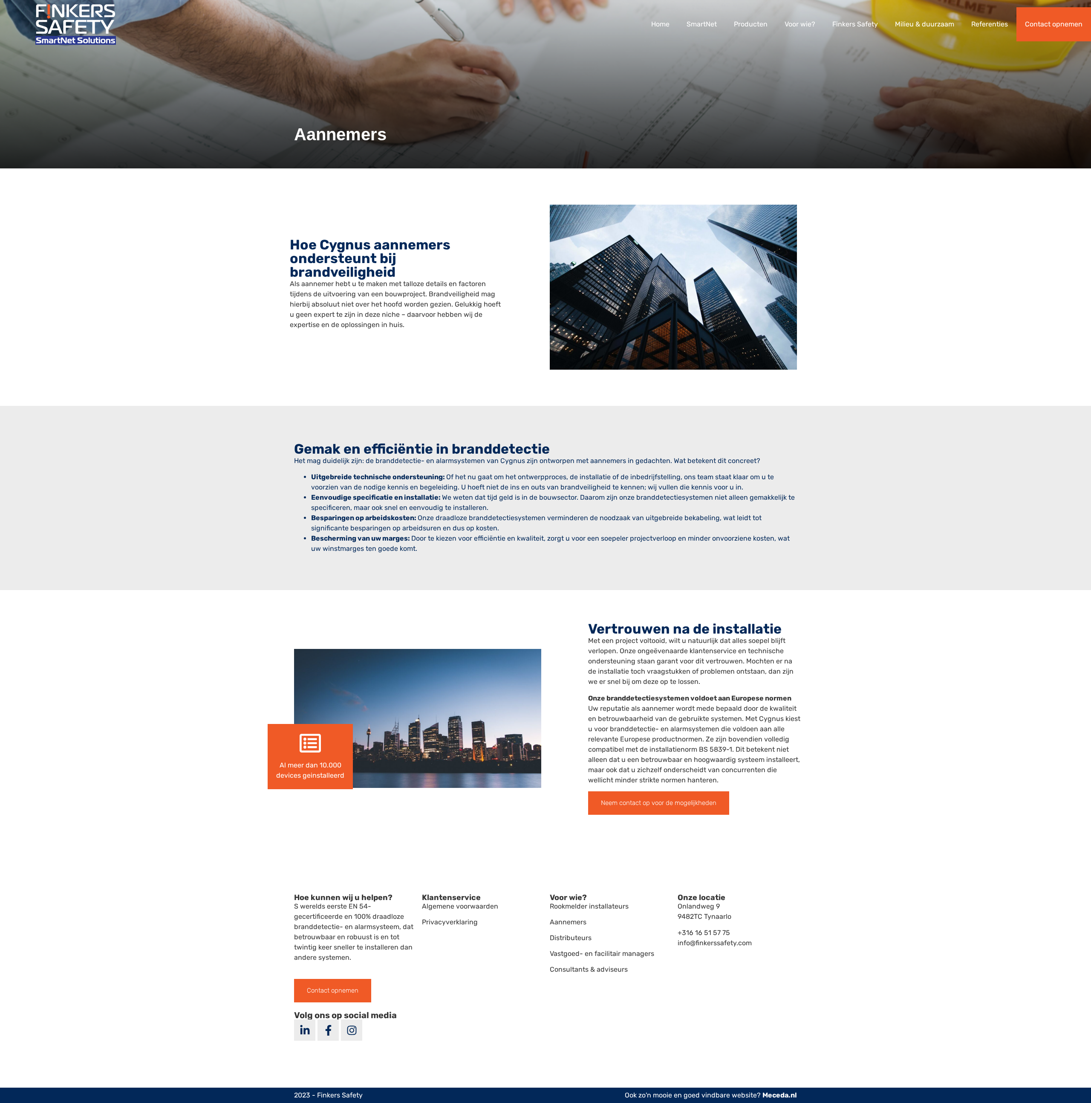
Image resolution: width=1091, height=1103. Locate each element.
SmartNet (702, 24)
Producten (751, 24)
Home (660, 24)
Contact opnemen (1053, 24)
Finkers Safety (855, 24)
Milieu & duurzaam (924, 24)
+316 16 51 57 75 (704, 933)
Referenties (989, 24)
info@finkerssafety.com (715, 943)
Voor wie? (800, 24)
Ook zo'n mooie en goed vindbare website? (711, 1095)
